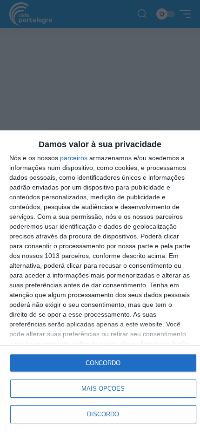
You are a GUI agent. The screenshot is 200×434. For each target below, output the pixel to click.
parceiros (73, 158)
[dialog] (100, 282)
